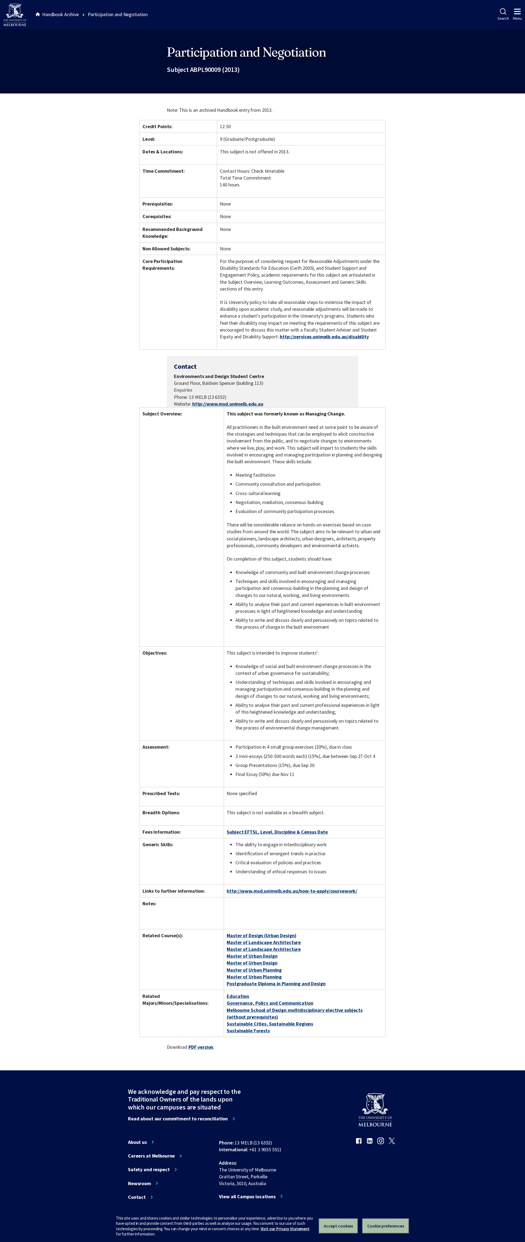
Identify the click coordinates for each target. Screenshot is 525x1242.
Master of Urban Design (252, 956)
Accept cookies (338, 1226)
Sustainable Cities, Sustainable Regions (270, 1024)
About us (137, 1142)
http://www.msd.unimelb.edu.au (227, 404)
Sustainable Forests (248, 1030)
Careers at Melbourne (151, 1156)
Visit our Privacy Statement (285, 1228)
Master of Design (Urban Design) (261, 935)
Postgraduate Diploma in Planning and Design (276, 983)
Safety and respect (149, 1170)
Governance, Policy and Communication (270, 1003)
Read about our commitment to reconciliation (178, 1119)
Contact (137, 1197)
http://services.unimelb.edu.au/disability (324, 336)
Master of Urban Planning (254, 970)
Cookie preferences (385, 1226)
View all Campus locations (247, 1197)
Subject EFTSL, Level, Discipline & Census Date (277, 832)
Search (503, 18)
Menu (517, 18)
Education (238, 996)
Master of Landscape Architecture (264, 942)
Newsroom (139, 1184)
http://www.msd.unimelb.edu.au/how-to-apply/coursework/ (292, 891)
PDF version (201, 1047)
